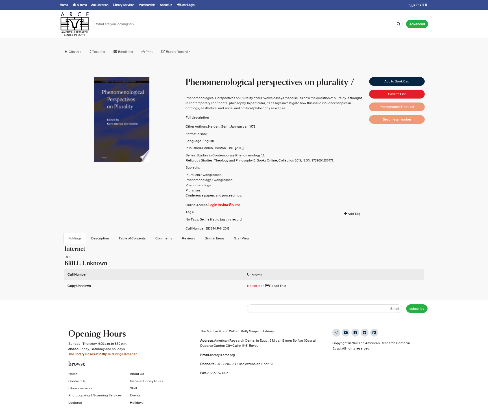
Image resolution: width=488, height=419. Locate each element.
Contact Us (77, 381)
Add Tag (353, 214)
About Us (137, 374)
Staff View (241, 238)
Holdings (75, 238)
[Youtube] (346, 333)
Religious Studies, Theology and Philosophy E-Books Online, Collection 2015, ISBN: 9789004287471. (260, 160)
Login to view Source (224, 205)
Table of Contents (132, 238)
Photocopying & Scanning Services (95, 395)
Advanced (417, 24)
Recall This (277, 286)
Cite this (75, 52)
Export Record (177, 52)
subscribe (416, 309)
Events (135, 395)
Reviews (188, 238)
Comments (163, 238)
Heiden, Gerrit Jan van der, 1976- (232, 126)
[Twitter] (365, 333)
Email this (125, 52)
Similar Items (215, 238)
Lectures (75, 403)
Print (149, 52)
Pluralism (193, 175)
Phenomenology (198, 180)
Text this (98, 52)
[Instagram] (336, 333)
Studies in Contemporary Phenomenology (229, 155)
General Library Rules (146, 381)
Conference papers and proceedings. (214, 195)
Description (100, 238)
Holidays (136, 403)
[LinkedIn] (374, 333)
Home (73, 374)
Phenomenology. (199, 185)
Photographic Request (397, 107)
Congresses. (212, 175)
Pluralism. (193, 190)
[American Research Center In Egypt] (74, 24)
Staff (133, 388)
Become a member (397, 119)
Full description (197, 117)
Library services (80, 388)
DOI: (67, 257)
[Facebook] (355, 333)
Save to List (397, 94)
